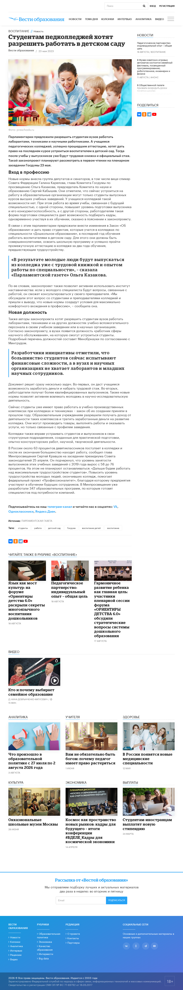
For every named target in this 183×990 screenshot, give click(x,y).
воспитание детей (91, 527)
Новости (75, 19)
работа (37, 527)
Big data (44, 958)
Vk (115, 506)
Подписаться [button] (116, 900)
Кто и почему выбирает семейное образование (31, 692)
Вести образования (21, 50)
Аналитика (143, 19)
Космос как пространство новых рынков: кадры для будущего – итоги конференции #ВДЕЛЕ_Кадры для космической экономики (91, 831)
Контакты (73, 938)
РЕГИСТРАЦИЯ (167, 6)
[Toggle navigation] (171, 19)
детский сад (54, 527)
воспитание (113, 527)
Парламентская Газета (36, 520)
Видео (159, 19)
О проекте (73, 933)
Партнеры (73, 942)
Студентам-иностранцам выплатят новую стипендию (147, 824)
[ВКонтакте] (10, 541)
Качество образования (45, 947)
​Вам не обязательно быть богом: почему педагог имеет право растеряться (90, 758)
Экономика (45, 941)
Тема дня (91, 19)
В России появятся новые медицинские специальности (147, 758)
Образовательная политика (48, 935)
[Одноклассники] (15, 541)
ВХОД (153, 6)
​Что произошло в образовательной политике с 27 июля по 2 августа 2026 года (31, 761)
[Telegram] (20, 541)
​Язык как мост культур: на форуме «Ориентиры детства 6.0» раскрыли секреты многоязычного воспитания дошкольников (26, 600)
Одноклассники (21, 511)
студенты (23, 527)
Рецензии (15, 955)
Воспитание (18, 30)
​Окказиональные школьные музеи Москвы (33, 822)
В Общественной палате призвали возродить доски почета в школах (152, 87)
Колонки (107, 19)
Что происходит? (161, 94)
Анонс (154, 77)
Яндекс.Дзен (45, 511)
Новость (38, 31)
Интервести (46, 954)
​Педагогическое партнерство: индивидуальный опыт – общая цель (69, 589)
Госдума (71, 527)
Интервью (125, 19)
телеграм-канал (59, 506)
